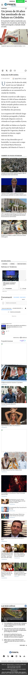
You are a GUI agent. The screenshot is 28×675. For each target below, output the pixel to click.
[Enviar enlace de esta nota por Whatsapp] (10, 70)
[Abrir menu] (2, 5)
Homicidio (5, 263)
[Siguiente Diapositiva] (25, 279)
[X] (8, 656)
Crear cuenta (23, 297)
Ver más (22, 645)
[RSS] (20, 656)
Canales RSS (4, 661)
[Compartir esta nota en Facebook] (2, 70)
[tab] (6, 308)
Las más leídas (8, 606)
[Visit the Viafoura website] (23, 337)
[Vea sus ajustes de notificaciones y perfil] (26, 1)
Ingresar (12, 1)
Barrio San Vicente (22, 263)
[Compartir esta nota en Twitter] (6, 70)
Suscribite (20, 1)
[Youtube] (12, 656)
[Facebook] (4, 656)
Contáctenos (18, 661)
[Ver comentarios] (25, 9)
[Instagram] (16, 656)
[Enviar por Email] (14, 70)
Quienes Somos (11, 661)
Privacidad (24, 661)
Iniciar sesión (16, 297)
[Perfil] (14, 653)
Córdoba (12, 263)
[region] (14, 318)
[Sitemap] (24, 656)
